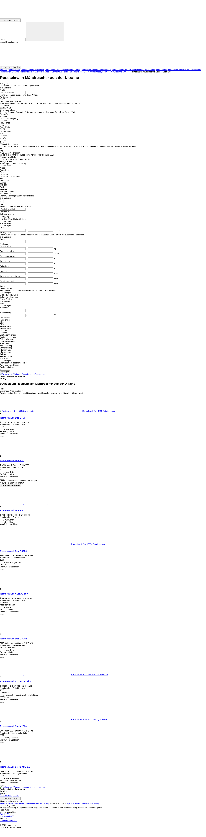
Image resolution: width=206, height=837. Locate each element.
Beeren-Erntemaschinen (133, 70)
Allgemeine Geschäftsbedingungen (15, 803)
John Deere (84, 72)
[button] (103, 54)
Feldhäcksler (38, 70)
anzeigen (5, 372)
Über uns (4, 796)
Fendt (69, 72)
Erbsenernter (149, 70)
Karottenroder (96, 70)
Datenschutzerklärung (39, 803)
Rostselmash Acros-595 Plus (16, 681)
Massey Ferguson (103, 72)
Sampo (126, 72)
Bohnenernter (161, 70)
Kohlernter (172, 70)
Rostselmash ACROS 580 (14, 593)
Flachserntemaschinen (9, 72)
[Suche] (45, 31)
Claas (54, 72)
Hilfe (10, 796)
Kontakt (16, 796)
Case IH (47, 72)
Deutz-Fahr (62, 72)
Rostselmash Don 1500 (12, 418)
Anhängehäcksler (82, 70)
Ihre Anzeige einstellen (10, 485)
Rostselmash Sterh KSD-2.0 (15, 767)
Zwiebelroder (117, 70)
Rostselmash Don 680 (12, 460)
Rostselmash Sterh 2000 (13, 726)
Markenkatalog (92, 803)
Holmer (76, 72)
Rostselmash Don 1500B (13, 638)
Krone (92, 72)
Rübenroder (50, 70)
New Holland (116, 72)
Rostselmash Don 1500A (13, 551)
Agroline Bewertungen (76, 803)
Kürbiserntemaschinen (65, 70)
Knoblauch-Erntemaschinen (189, 70)
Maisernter (106, 70)
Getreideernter (27, 70)
